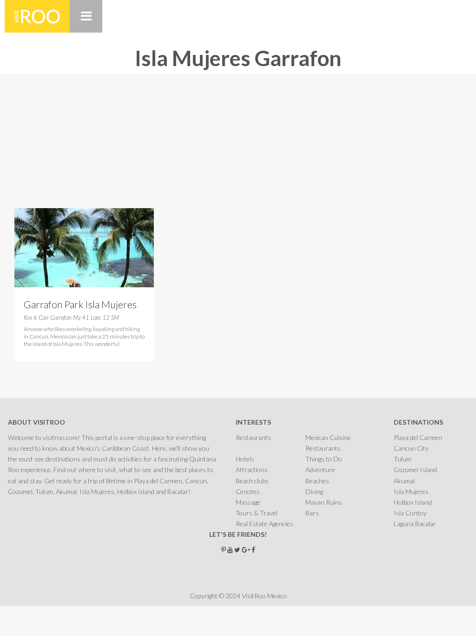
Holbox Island (413, 502)
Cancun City (411, 448)
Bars (312, 513)
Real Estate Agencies (264, 524)
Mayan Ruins (323, 502)
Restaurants (253, 437)
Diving (314, 491)
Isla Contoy (410, 513)
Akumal (404, 481)
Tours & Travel (257, 513)
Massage (248, 502)
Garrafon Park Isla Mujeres (80, 304)
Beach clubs (252, 481)
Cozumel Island (415, 470)
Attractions (252, 470)
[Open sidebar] (86, 16)
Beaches (317, 481)
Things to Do (323, 459)
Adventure (320, 470)
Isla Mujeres (411, 491)
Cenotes (248, 491)
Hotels (245, 459)
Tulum (402, 459)
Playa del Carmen (418, 437)
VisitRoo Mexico (37, 16)
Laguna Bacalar (415, 524)
